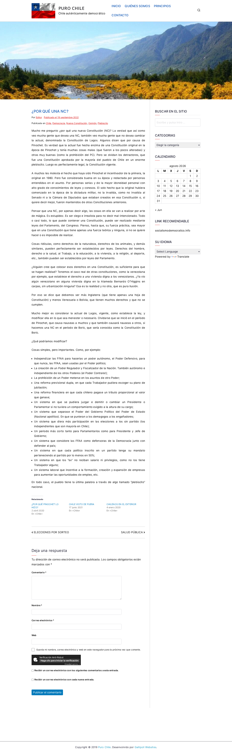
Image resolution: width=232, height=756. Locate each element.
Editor (39, 117)
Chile (48, 123)
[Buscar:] (177, 122)
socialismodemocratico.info (172, 230)
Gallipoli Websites (145, 747)
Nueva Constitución (76, 123)
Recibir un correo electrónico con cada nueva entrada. (64, 679)
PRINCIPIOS (162, 6)
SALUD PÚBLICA (132, 532)
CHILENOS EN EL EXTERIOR (121, 504)
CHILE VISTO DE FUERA (81, 504)
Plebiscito (103, 123)
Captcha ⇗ (72, 664)
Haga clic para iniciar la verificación (60, 660)
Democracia (58, 123)
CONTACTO (120, 15)
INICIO (116, 6)
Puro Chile (104, 747)
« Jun (158, 210)
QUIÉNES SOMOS (137, 6)
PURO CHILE (71, 8)
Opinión (92, 123)
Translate (183, 256)
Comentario (39, 572)
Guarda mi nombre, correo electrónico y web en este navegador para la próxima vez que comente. (88, 649)
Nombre (37, 605)
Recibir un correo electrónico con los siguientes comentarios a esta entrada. (76, 670)
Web (34, 635)
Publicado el (61, 117)
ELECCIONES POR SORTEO (51, 532)
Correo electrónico (43, 620)
